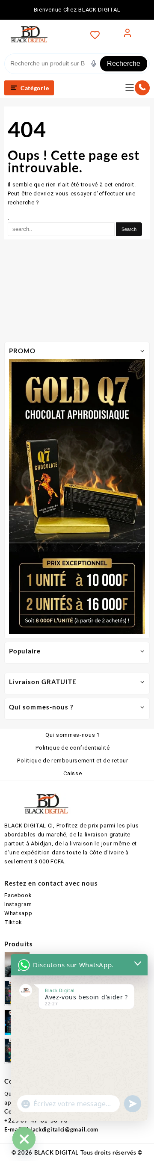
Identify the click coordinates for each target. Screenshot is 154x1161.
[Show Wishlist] (97, 34)
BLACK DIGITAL (56, 1152)
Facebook (18, 895)
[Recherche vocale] (93, 63)
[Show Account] (127, 34)
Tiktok (13, 922)
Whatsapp (18, 913)
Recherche (123, 63)
